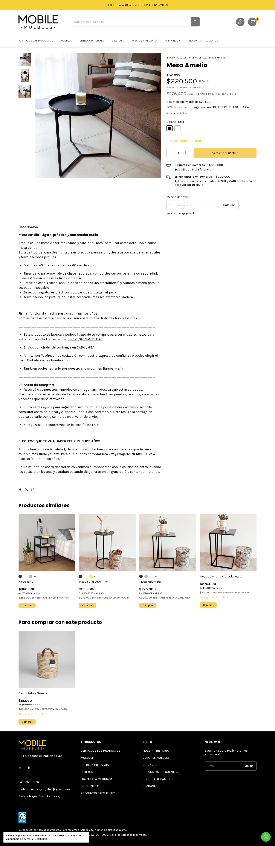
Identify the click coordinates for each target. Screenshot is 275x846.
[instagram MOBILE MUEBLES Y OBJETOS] (19, 768)
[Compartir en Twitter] (26, 489)
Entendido (41, 838)
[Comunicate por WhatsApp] (266, 837)
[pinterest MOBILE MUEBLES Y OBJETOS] (28, 768)
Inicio (170, 57)
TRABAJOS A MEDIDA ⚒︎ (143, 40)
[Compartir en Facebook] (20, 489)
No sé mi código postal (180, 213)
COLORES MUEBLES (156, 758)
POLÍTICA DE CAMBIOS (158, 779)
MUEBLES (66, 40)
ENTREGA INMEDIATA (92, 40)
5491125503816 (28, 782)
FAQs (95, 425)
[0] (252, 22)
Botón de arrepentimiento (111, 829)
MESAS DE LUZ (198, 57)
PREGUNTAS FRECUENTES (203, 40)
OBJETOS (117, 40)
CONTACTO (150, 786)
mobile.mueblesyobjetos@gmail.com (44, 789)
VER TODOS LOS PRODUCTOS (35, 40)
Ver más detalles (177, 113)
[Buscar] (195, 21)
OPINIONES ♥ (172, 40)
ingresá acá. (87, 829)
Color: (175, 122)
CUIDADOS (150, 765)
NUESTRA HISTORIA (156, 750)
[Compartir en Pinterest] (32, 489)
